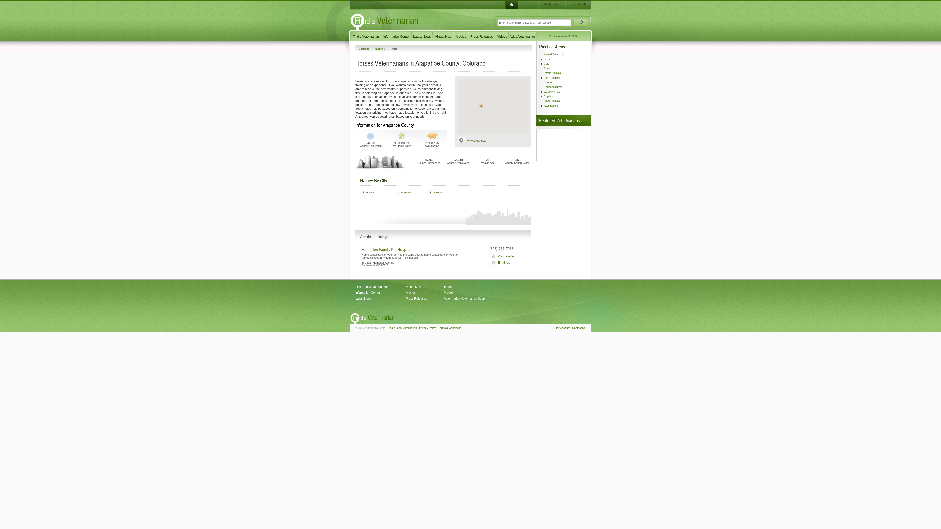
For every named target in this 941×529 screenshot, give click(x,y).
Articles (411, 292)
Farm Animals (552, 77)
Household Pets (553, 86)
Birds (547, 59)
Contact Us (579, 4)
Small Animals (552, 100)
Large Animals (552, 91)
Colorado (364, 49)
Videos (448, 292)
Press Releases (416, 298)
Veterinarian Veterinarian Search (465, 298)
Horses (548, 82)
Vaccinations (551, 105)
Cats (546, 63)
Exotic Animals (552, 73)
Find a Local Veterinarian (372, 287)
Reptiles (548, 96)
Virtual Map (413, 287)
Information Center (367, 292)
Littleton (437, 192)
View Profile (506, 256)
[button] (480, 105)
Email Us (504, 262)
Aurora (370, 192)
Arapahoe (380, 49)
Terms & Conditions (449, 327)
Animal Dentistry (553, 54)
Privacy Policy (427, 327)
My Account (552, 4)
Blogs (448, 287)
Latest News (363, 298)
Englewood (405, 192)
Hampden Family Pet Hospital (387, 249)
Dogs (547, 68)
